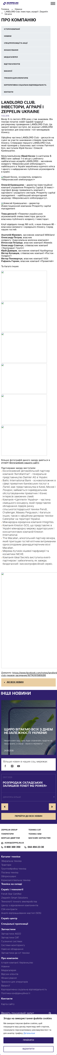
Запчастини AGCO (11, 934)
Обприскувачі (8, 876)
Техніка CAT (34, 830)
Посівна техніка (9, 873)
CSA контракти (9, 909)
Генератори (7, 834)
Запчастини (8, 929)
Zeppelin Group (9, 830)
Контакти (6, 999)
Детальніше (29, 1033)
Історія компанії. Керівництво (17, 963)
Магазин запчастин (39, 838)
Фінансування (9, 978)
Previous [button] (4, 806)
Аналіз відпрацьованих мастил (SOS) (21, 913)
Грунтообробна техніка (13, 869)
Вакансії (5, 986)
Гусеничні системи (11, 942)
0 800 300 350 (12, 847)
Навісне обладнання (12, 949)
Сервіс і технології (12, 890)
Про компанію (9, 958)
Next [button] (52, 806)
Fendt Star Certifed (11, 894)
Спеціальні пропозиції (14, 924)
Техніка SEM (34, 834)
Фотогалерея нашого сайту (24, 463)
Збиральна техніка (11, 861)
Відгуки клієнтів (9, 974)
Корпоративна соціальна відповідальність (24, 990)
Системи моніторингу (13, 945)
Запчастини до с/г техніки (15, 953)
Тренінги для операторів (14, 982)
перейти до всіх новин (28, 816)
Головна (5, 9)
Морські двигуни (10, 838)
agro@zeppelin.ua (14, 843)
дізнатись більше (12, 797)
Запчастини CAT (10, 938)
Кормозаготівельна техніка (15, 880)
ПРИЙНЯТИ (28, 1040)
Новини (18, 9)
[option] (28, 787)
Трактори (6, 865)
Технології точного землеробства (19, 902)
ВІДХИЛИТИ (28, 1049)
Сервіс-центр (9, 919)
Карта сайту (8, 1004)
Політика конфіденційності (15, 993)
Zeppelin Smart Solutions (14, 898)
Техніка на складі (11, 884)
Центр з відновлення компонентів (19, 906)
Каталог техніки (10, 857)
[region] (28, 1034)
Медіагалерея (8, 970)
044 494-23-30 (36, 847)
